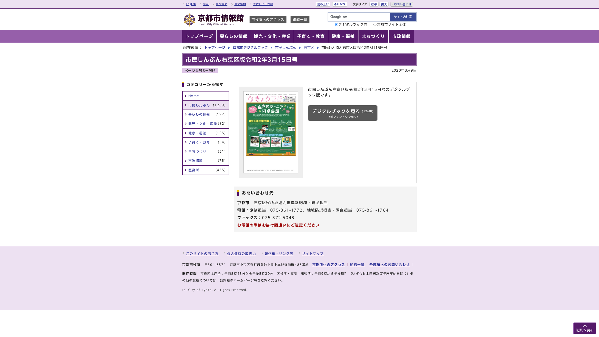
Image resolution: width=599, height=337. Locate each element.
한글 (206, 4)
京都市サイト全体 (391, 24)
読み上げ (323, 4)
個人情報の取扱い (241, 253)
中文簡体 (221, 4)
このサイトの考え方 (202, 253)
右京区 (309, 47)
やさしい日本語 (263, 4)
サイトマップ (313, 253)
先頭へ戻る (585, 330)
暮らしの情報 (207, 114)
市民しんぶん (285, 47)
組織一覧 (300, 19)
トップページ (214, 47)
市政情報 (207, 160)
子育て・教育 (207, 142)
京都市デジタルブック (250, 47)
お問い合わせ (402, 4)
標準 (374, 4)
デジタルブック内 (353, 24)
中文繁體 (240, 4)
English (191, 4)
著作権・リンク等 (279, 253)
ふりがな (339, 4)
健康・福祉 (207, 133)
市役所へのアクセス (268, 19)
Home (193, 96)
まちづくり (207, 151)
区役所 (207, 170)
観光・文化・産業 (207, 123)
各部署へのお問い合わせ (389, 264)
